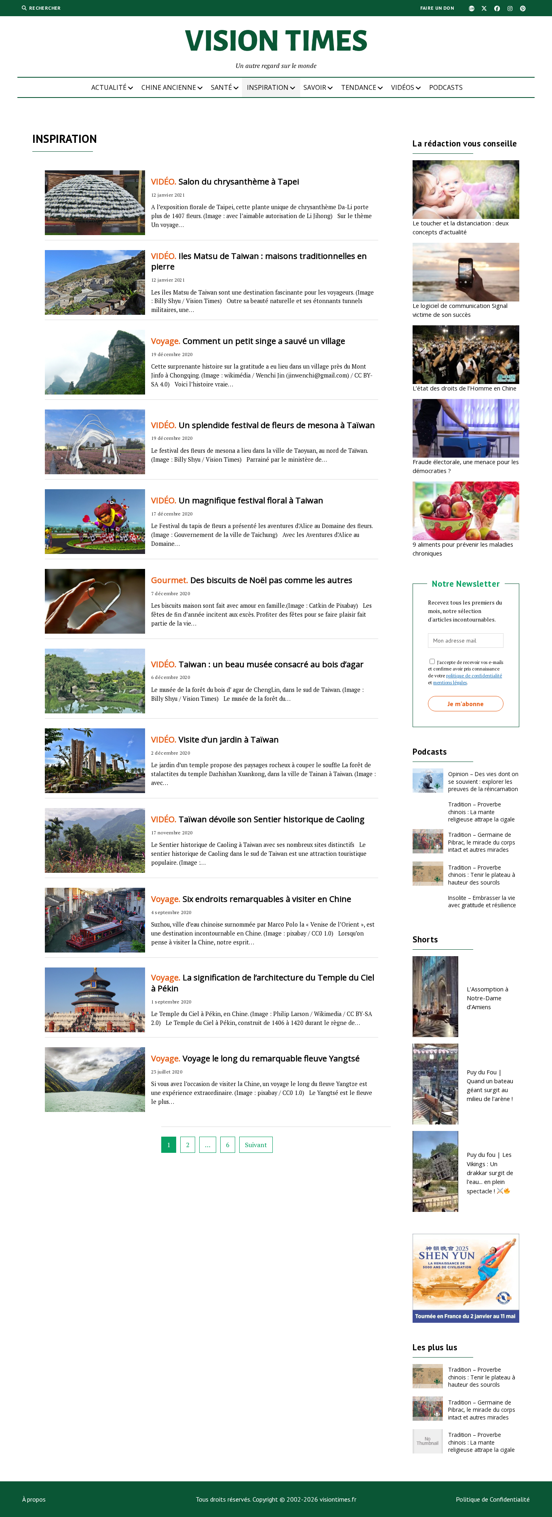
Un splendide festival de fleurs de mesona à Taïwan (263, 425)
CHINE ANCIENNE (168, 87)
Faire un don (437, 8)
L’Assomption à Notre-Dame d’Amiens (487, 998)
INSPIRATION (268, 87)
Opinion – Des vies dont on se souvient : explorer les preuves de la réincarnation (483, 781)
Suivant (256, 1144)
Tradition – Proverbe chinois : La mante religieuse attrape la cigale (481, 811)
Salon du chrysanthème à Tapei (225, 181)
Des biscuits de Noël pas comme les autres (251, 580)
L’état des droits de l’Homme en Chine (464, 388)
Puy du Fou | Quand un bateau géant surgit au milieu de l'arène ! (490, 1085)
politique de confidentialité (474, 676)
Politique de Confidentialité (493, 1499)
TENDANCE (358, 87)
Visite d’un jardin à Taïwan (215, 739)
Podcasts (446, 87)
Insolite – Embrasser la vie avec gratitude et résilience (482, 901)
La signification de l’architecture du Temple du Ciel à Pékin (262, 983)
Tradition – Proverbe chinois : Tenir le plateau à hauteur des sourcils (481, 875)
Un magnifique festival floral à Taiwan (237, 500)
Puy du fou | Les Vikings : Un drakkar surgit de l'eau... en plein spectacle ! (490, 1172)
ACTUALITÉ (108, 87)
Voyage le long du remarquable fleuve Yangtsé (255, 1058)
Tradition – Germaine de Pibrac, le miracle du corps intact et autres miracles (481, 842)
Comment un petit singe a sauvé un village (248, 340)
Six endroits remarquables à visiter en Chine (251, 898)
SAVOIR (314, 87)
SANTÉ (221, 87)
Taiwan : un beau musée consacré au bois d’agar (257, 664)
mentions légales (450, 682)
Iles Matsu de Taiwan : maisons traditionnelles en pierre (259, 261)
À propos (34, 1499)
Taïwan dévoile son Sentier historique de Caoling (257, 819)
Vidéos (402, 87)
